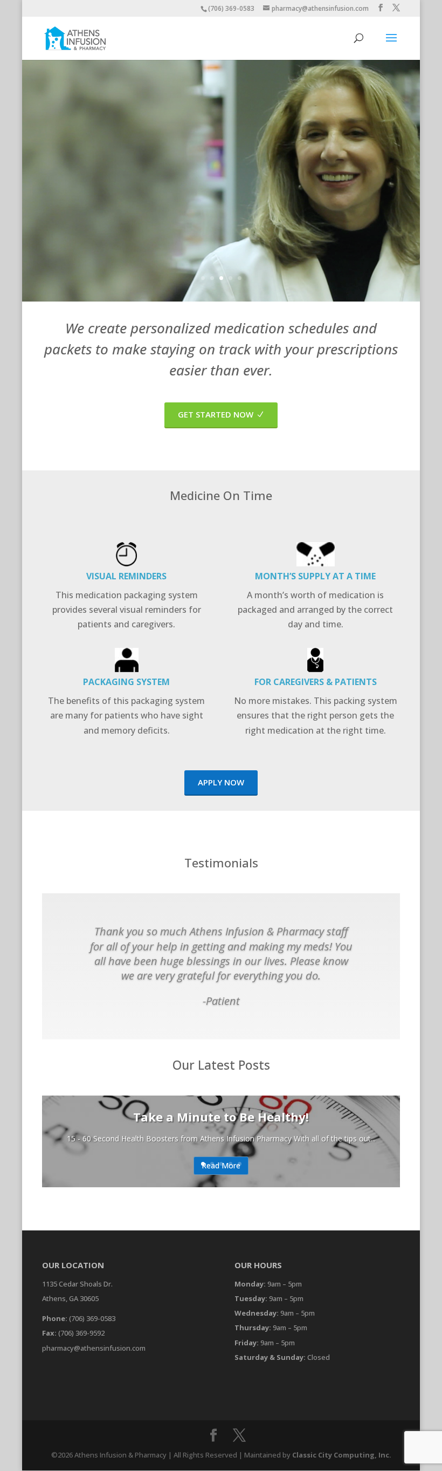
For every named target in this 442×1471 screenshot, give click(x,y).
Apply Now (221, 782)
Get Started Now (215, 414)
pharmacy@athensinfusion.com (94, 1348)
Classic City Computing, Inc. (341, 1455)
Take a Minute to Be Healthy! (221, 1117)
